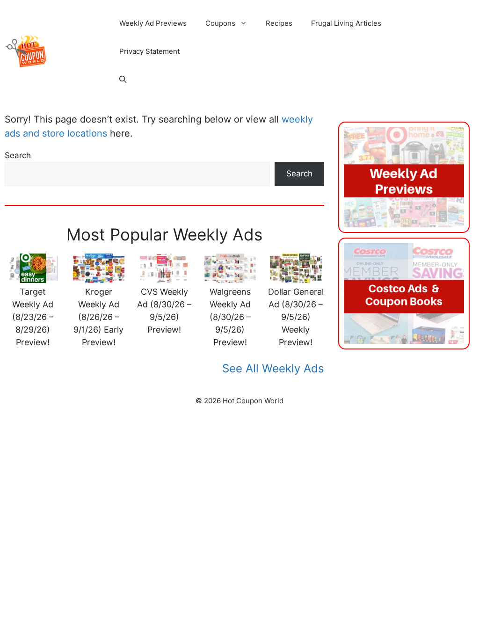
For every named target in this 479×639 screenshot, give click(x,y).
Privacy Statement (149, 51)
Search (18, 155)
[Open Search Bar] (123, 79)
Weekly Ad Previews (153, 23)
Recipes (279, 23)
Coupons (220, 23)
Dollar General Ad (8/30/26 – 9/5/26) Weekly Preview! (296, 317)
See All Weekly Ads (273, 368)
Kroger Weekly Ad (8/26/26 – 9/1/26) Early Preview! (98, 317)
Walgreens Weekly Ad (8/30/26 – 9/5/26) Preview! (230, 317)
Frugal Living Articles (346, 23)
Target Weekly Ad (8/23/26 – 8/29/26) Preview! (32, 317)
